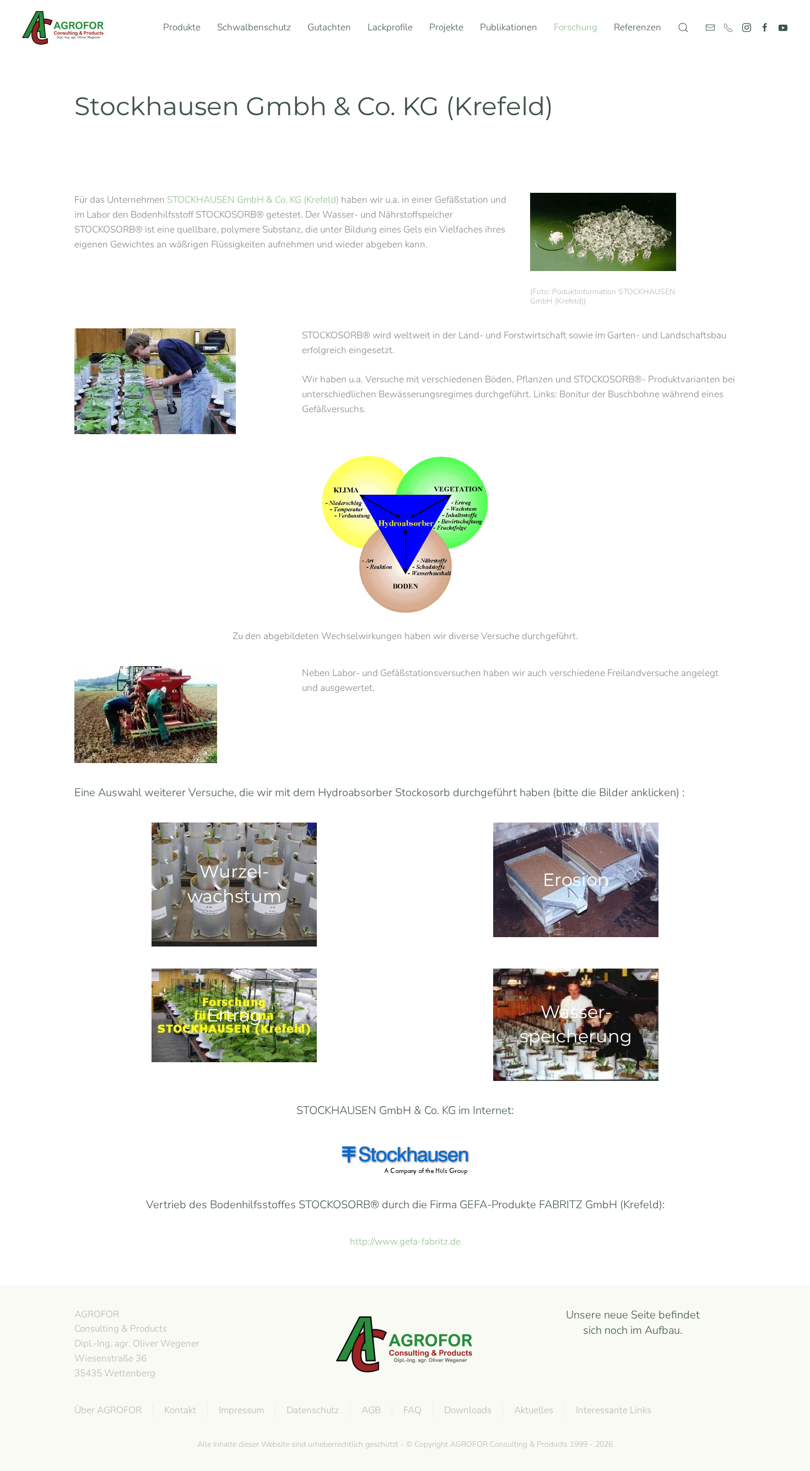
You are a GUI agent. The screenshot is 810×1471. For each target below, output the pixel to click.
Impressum (241, 1410)
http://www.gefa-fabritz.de (405, 1241)
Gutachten (329, 27)
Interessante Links (613, 1410)
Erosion (576, 879)
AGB (371, 1410)
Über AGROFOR (108, 1410)
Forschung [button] (575, 27)
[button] (683, 27)
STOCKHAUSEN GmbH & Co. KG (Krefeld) (253, 199)
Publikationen (508, 27)
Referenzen (637, 27)
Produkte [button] (182, 27)
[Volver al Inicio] (65, 27)
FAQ (412, 1410)
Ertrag (234, 1014)
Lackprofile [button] (390, 27)
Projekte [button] (446, 27)
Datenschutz (313, 1410)
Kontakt (180, 1410)
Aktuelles (533, 1410)
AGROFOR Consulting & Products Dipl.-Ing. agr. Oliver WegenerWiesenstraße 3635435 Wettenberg (136, 1344)
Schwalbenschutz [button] (254, 27)
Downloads (468, 1410)
